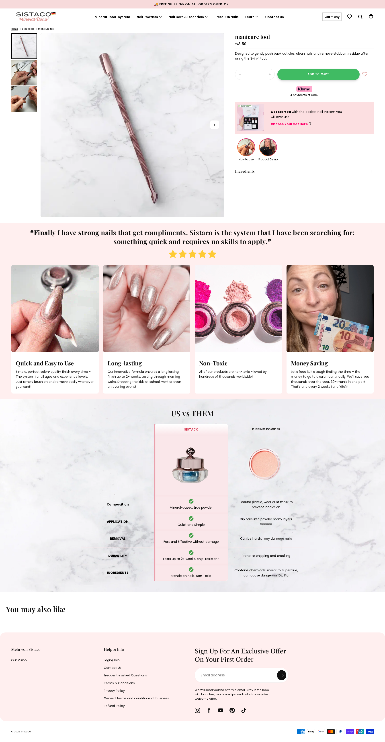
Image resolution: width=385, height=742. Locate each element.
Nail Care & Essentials (186, 17)
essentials (28, 29)
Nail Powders (147, 17)
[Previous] (6, 612)
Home (14, 29)
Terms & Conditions (119, 683)
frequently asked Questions (125, 675)
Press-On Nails (227, 17)
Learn (249, 17)
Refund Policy (114, 706)
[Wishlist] (349, 17)
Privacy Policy (114, 691)
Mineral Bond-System (112, 17)
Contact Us (274, 17)
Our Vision (19, 660)
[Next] (378, 612)
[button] (332, 17)
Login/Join (112, 660)
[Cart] (371, 16)
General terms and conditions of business (136, 698)
